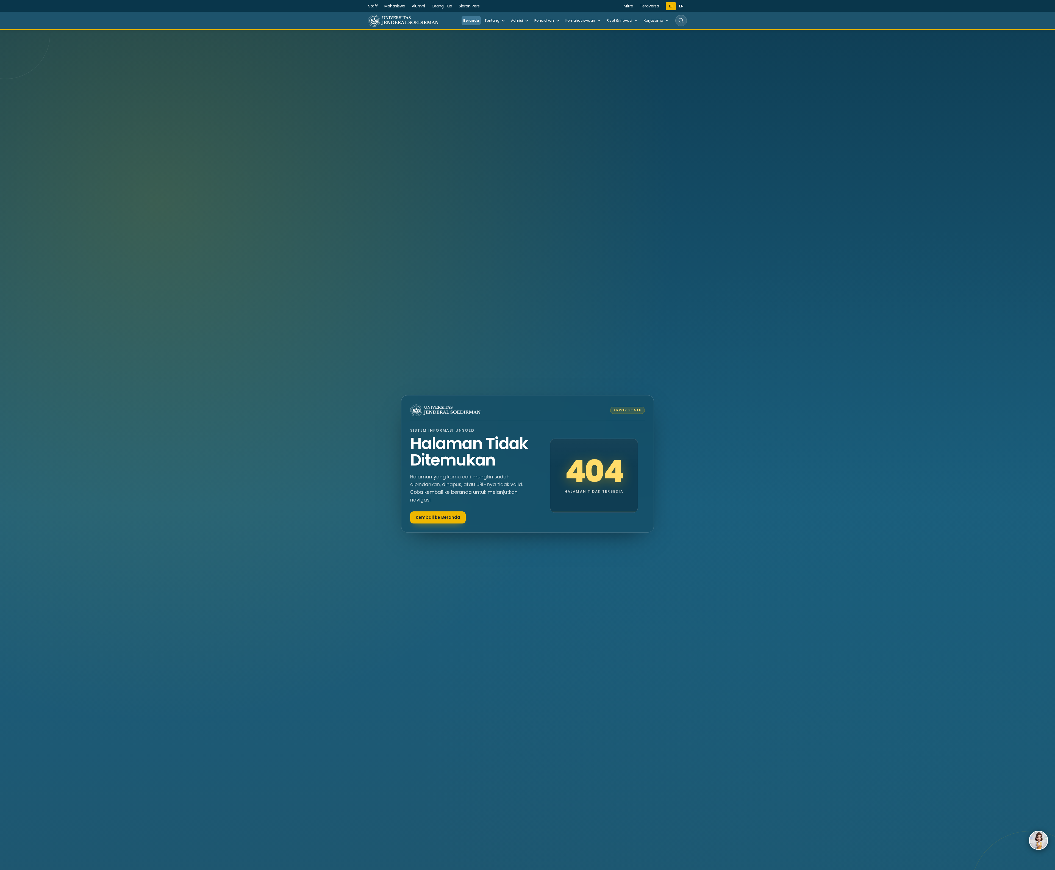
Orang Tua (442, 6)
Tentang (492, 20)
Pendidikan (544, 20)
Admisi (517, 20)
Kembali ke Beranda (438, 517)
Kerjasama (653, 20)
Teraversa (649, 6)
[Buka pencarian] (681, 20)
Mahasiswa (394, 6)
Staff (373, 6)
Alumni (418, 6)
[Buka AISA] (1038, 840)
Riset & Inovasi (619, 20)
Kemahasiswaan (580, 20)
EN (681, 6)
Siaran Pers (469, 6)
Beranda (471, 20)
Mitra (628, 6)
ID (671, 6)
